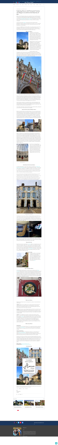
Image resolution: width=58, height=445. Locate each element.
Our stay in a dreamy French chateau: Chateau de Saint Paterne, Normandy (18, 407)
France (23, 388)
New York (18, 4)
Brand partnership (18, 391)
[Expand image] (21, 125)
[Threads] (16, 422)
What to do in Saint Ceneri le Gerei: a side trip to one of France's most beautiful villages (40, 407)
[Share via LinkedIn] (20, 394)
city (17, 388)
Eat (20, 4)
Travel (22, 4)
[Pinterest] (20, 422)
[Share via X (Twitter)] (18, 394)
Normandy (26, 388)
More (40, 4)
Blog (17, 390)
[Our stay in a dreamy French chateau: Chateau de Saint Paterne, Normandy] (18, 403)
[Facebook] (22, 422)
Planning (26, 4)
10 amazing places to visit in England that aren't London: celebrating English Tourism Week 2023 (29, 407)
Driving (31, 4)
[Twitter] (18, 422)
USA (28, 4)
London (34, 4)
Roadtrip (37, 4)
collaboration (20, 388)
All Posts (14, 4)
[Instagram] (13, 2)
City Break (18, 392)
